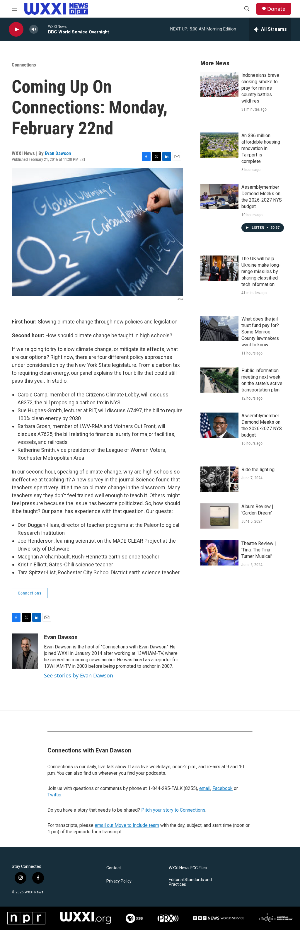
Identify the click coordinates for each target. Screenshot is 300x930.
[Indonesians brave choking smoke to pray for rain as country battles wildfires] (219, 84)
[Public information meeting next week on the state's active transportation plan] (219, 380)
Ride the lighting (258, 469)
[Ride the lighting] (219, 479)
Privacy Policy (119, 881)
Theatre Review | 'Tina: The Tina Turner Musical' (258, 550)
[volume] (34, 29)
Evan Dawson (58, 153)
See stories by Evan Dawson (78, 675)
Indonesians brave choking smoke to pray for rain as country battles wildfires (260, 88)
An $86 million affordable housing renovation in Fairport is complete (260, 148)
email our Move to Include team (127, 825)
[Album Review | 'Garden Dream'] (219, 516)
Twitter (54, 795)
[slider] (43, 29)
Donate (276, 9)
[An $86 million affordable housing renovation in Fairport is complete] (219, 145)
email (204, 788)
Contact (113, 868)
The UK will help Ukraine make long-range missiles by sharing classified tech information (261, 271)
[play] (16, 29)
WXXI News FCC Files (188, 868)
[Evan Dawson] (25, 651)
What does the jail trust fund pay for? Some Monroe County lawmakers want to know (260, 332)
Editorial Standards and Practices (190, 882)
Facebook (222, 788)
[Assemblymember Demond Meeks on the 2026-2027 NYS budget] (219, 196)
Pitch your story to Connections (173, 810)
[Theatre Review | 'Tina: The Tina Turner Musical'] (219, 553)
